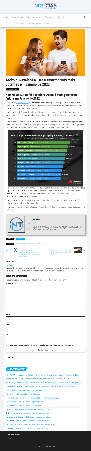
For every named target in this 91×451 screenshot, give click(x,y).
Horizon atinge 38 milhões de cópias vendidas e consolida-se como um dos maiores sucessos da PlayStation (43, 383)
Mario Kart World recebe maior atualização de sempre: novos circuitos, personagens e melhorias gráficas (42, 375)
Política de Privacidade (14, 435)
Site (7, 335)
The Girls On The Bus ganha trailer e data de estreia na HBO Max (28, 409)
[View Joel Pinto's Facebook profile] (29, 219)
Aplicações (49, 17)
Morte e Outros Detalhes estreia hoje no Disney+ (23, 394)
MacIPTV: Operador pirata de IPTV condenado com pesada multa (61, 252)
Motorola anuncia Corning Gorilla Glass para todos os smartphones (28, 417)
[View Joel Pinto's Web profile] (29, 224)
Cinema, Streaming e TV (20, 17)
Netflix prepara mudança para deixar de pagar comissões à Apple (28, 413)
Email (8, 325)
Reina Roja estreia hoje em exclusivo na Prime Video (24, 405)
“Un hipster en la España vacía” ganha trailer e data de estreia (27, 428)
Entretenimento (17, 24)
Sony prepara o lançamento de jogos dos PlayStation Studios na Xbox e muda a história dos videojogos (42, 386)
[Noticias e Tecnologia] (7, 17)
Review (48, 24)
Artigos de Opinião (34, 24)
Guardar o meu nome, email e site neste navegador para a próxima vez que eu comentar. (40, 345)
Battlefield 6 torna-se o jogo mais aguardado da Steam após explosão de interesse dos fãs (37, 379)
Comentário (11, 284)
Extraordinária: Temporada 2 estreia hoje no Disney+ (24, 390)
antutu (24, 243)
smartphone (41, 243)
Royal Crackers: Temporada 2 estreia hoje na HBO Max (25, 402)
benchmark (32, 244)
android (18, 244)
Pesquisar (9, 357)
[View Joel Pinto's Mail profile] (29, 229)
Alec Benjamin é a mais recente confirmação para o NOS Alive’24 (28, 421)
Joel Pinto (9, 265)
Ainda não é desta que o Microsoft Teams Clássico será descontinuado (30, 425)
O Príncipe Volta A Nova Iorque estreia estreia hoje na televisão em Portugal (32, 398)
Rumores (61, 17)
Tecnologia (36, 17)
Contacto (10, 438)
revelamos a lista (22, 103)
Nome (8, 314)
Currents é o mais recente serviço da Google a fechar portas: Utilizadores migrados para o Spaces (28, 253)
